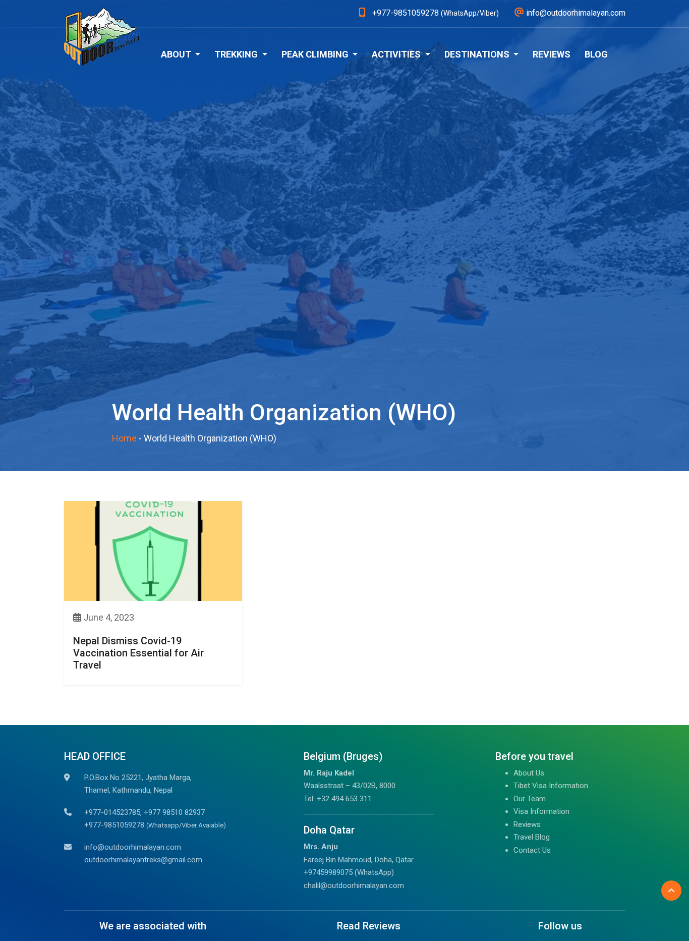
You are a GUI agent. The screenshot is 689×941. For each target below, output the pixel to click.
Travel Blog (531, 837)
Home (124, 438)
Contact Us (532, 850)
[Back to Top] (671, 890)
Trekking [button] (237, 54)
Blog (596, 54)
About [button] (177, 54)
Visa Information (541, 811)
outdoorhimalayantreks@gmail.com (143, 859)
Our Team (529, 798)
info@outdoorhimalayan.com (132, 847)
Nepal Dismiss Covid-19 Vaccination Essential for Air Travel (138, 653)
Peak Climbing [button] (316, 54)
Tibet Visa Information (550, 785)
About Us (528, 773)
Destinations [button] (477, 54)
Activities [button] (397, 54)
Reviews (551, 54)
